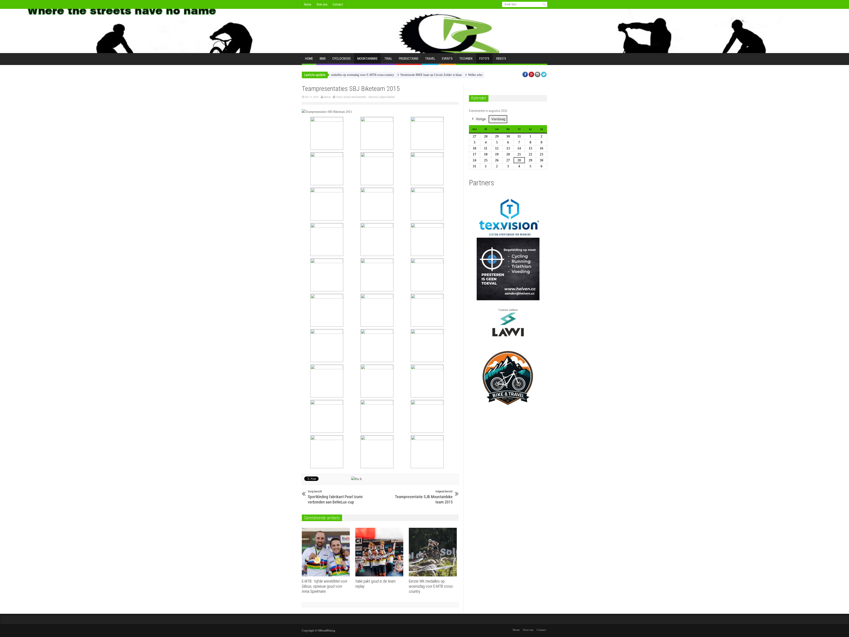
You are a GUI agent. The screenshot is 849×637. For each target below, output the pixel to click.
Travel (430, 59)
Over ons (322, 4)
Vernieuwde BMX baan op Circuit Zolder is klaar (405, 75)
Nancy (327, 97)
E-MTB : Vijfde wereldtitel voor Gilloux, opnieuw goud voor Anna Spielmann (324, 586)
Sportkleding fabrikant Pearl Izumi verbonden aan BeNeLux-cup (335, 497)
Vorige (481, 119)
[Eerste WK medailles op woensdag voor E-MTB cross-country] (434, 552)
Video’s (501, 59)
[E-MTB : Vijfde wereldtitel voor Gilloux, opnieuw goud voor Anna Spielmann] (327, 552)
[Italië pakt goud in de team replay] (380, 552)
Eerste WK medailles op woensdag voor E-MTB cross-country (431, 586)
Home (307, 4)
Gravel (346, 97)
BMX (323, 59)
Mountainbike (367, 59)
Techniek (466, 59)
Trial (388, 59)
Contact (338, 4)
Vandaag (498, 119)
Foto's (339, 97)
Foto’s (484, 59)
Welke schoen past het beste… (460, 75)
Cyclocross (341, 59)
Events (447, 59)
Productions (408, 59)
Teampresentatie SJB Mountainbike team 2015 (424, 497)
